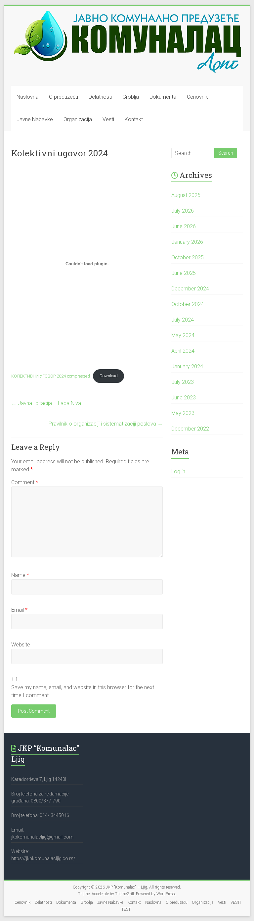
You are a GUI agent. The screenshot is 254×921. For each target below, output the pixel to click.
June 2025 (183, 273)
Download (109, 375)
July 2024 (182, 320)
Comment (24, 482)
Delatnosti (100, 97)
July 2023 (182, 382)
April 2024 (182, 351)
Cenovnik (197, 97)
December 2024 (190, 288)
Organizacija (78, 119)
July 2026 (182, 211)
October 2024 (187, 304)
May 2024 (182, 335)
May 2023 (182, 413)
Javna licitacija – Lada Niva (46, 403)
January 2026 (187, 242)
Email (19, 610)
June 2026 (183, 226)
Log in (178, 471)
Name (20, 575)
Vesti (108, 119)
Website (20, 644)
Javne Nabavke (35, 119)
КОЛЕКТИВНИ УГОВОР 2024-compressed (50, 375)
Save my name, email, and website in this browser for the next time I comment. (82, 691)
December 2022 (190, 429)
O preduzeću (63, 97)
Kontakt (134, 119)
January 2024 (187, 366)
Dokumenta (162, 97)
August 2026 (185, 195)
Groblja (130, 97)
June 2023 (183, 397)
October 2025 (187, 257)
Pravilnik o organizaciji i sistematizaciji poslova (106, 424)
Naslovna (27, 97)
